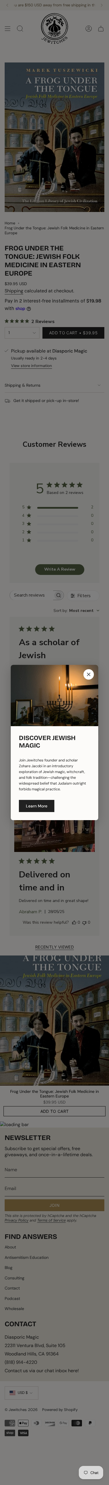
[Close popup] (88, 674)
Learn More (36, 806)
